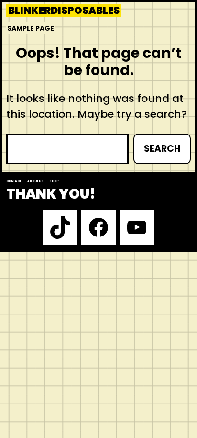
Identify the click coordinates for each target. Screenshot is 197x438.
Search (162, 148)
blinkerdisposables (64, 10)
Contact (13, 181)
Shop (54, 181)
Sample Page (30, 28)
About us (35, 181)
